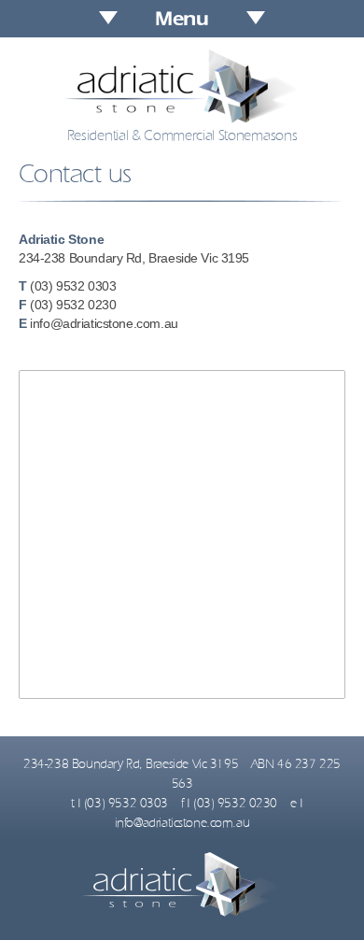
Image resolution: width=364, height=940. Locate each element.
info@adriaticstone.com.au (104, 323)
